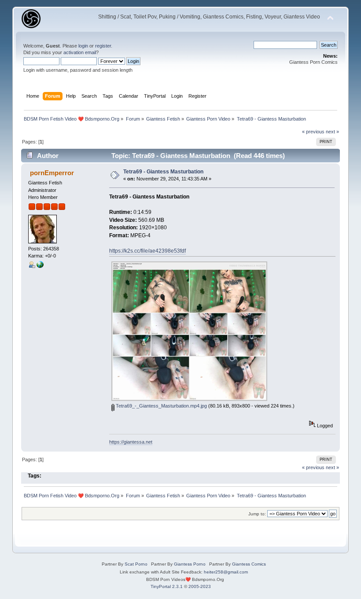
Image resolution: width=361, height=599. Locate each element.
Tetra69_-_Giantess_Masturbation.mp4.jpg (160, 405)
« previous (313, 131)
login (83, 45)
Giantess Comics (249, 564)
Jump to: (257, 513)
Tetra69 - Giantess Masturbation (163, 172)
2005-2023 (199, 586)
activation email (79, 52)
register (103, 45)
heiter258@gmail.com (226, 572)
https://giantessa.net (130, 442)
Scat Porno (136, 564)
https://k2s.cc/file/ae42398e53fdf (147, 251)
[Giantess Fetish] (40, 266)
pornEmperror (52, 172)
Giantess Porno (190, 564)
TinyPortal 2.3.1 (167, 586)
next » (332, 131)
